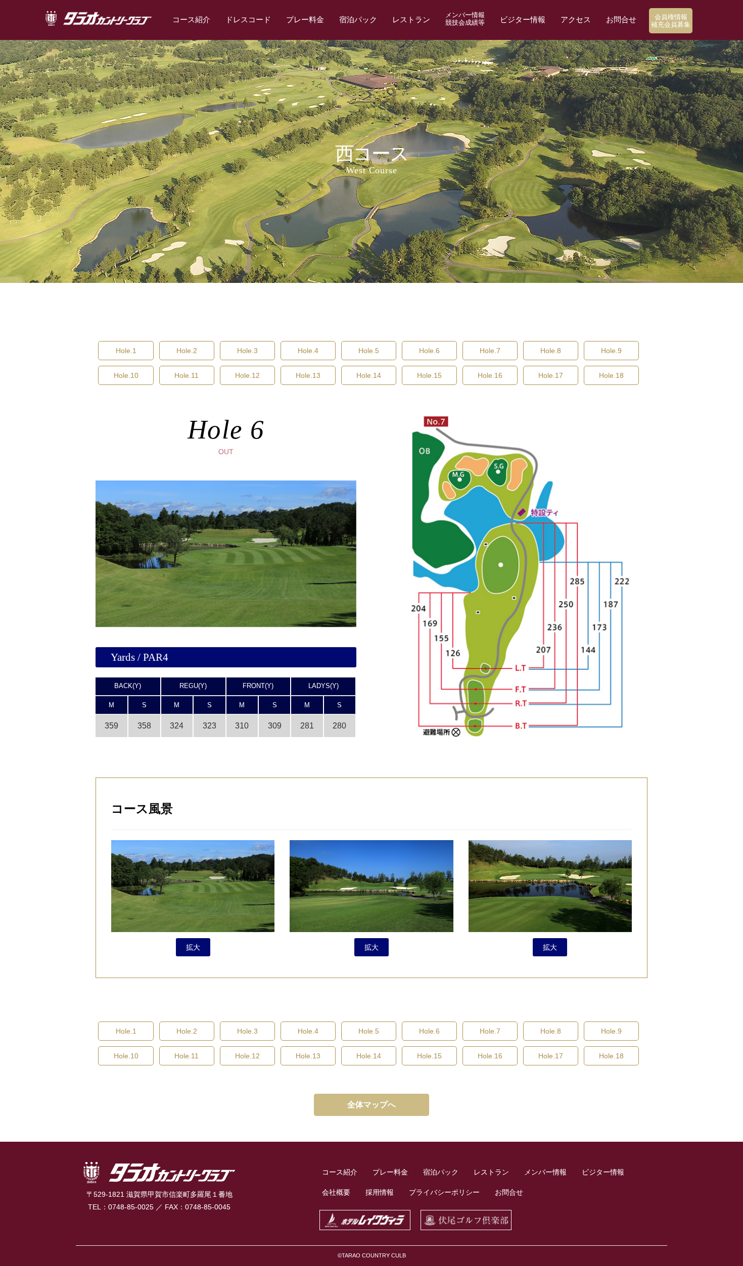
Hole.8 (550, 351)
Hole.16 (490, 375)
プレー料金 (305, 19)
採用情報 (379, 1192)
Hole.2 (186, 351)
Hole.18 (611, 375)
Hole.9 (611, 351)
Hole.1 (126, 351)
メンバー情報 (545, 1172)
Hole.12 (247, 375)
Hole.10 (126, 375)
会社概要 (336, 1192)
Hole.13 (308, 375)
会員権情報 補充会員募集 (670, 20)
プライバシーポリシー (444, 1192)
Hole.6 (429, 351)
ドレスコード (248, 19)
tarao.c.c (98, 19)
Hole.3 (247, 351)
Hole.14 (368, 375)
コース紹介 (191, 19)
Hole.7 (490, 351)
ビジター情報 (522, 19)
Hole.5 (368, 351)
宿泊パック (358, 19)
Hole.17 (550, 375)
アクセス (576, 19)
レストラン (411, 19)
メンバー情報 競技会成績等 (465, 18)
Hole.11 (186, 375)
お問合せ (621, 19)
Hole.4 (308, 351)
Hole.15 (429, 375)
